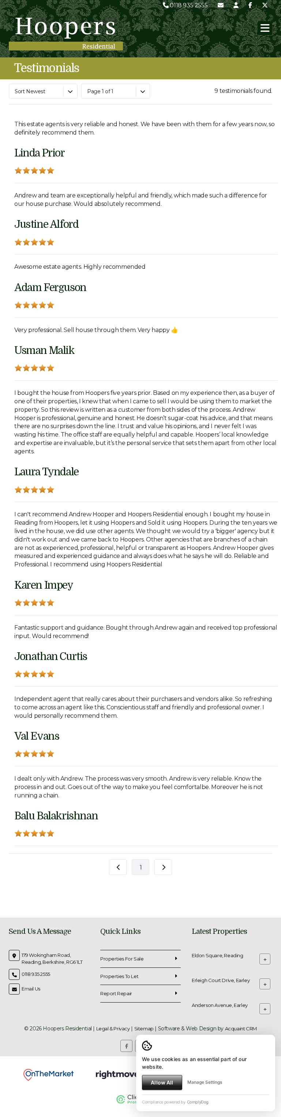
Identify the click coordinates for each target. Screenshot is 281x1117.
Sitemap (144, 1028)
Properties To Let (119, 976)
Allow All (162, 1082)
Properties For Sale (121, 959)
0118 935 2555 (188, 5)
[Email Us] (221, 5)
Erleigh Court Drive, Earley (221, 980)
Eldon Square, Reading (217, 955)
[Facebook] (250, 5)
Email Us (31, 989)
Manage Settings (204, 1082)
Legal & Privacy (113, 1028)
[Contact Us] (236, 5)
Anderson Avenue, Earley (220, 1005)
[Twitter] (265, 5)
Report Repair (116, 993)
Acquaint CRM (241, 1028)
